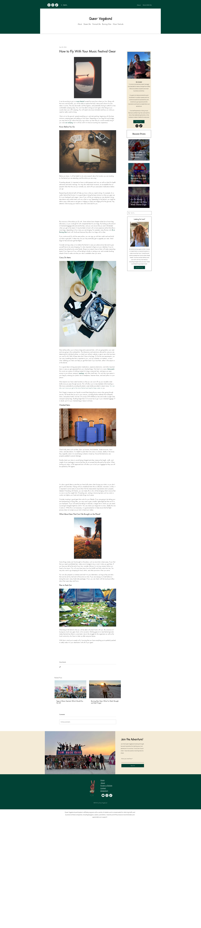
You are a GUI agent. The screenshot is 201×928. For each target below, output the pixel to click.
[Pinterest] (48, 5)
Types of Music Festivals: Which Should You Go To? (69, 702)
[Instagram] (52, 5)
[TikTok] (56, 5)
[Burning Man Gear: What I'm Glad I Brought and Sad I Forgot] (105, 689)
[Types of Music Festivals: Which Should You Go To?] (70, 689)
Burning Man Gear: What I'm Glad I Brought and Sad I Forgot (105, 702)
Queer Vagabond (100, 18)
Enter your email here (126, 758)
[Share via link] (60, 667)
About (103, 783)
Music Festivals (62, 662)
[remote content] (87, 212)
